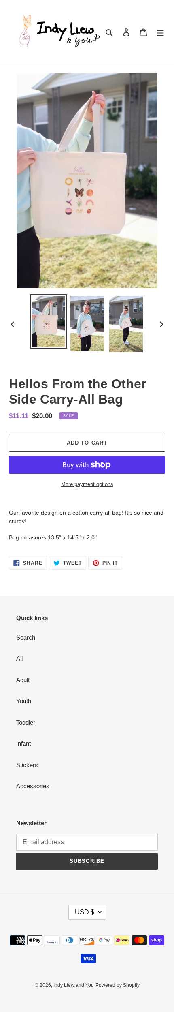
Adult (23, 679)
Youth (23, 700)
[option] (48, 321)
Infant (23, 743)
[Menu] (160, 32)
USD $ (84, 912)
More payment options (87, 484)
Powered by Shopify (117, 985)
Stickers (27, 765)
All (19, 658)
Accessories (32, 786)
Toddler (25, 722)
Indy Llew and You (73, 985)
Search (25, 637)
